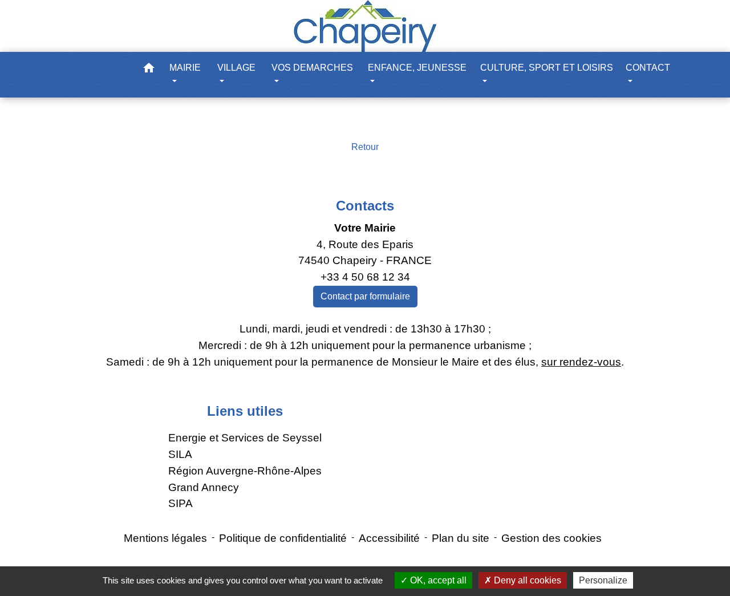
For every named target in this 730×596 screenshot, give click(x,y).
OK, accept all (437, 580)
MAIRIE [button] (185, 67)
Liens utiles (245, 411)
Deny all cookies (526, 580)
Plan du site (460, 538)
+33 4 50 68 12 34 (365, 277)
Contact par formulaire (365, 296)
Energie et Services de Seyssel (245, 438)
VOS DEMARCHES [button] (312, 67)
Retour (365, 147)
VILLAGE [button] (236, 67)
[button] (149, 69)
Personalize (603, 580)
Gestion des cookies (551, 538)
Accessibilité (389, 538)
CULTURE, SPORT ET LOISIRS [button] (546, 67)
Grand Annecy (203, 487)
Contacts (365, 205)
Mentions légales (165, 538)
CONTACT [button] (648, 67)
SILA (180, 454)
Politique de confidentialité (283, 538)
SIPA (180, 503)
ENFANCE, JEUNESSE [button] (417, 67)
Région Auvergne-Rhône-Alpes (245, 471)
